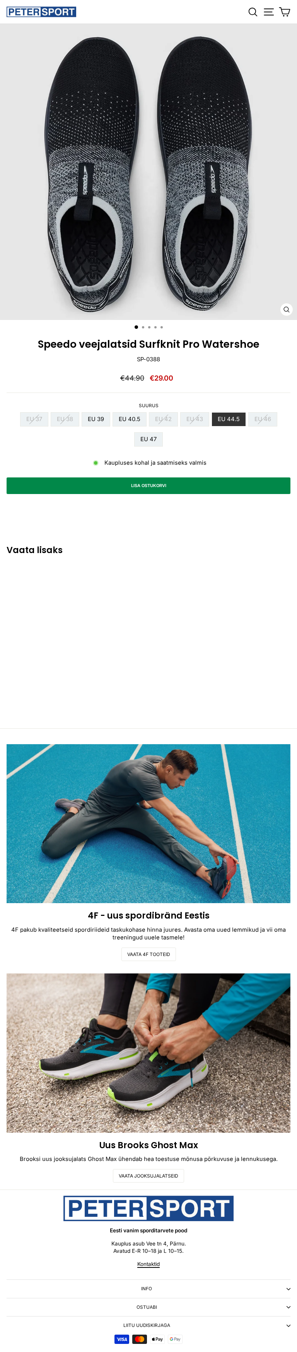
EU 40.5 (129, 419)
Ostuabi (147, 1307)
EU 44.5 (229, 419)
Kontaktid (148, 1264)
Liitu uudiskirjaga (146, 1325)
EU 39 (96, 419)
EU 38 (65, 419)
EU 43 (194, 419)
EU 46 (262, 419)
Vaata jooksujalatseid (148, 1176)
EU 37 (34, 419)
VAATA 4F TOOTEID (148, 954)
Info (146, 1288)
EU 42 (163, 419)
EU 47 (148, 439)
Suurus (149, 405)
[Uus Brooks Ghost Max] (148, 1053)
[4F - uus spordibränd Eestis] (148, 824)
